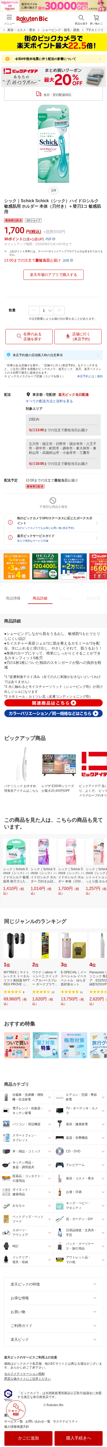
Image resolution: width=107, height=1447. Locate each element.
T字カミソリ (95, 30)
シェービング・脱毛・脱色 (60, 30)
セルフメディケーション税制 (24, 1374)
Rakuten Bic (32, 19)
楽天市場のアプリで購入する (53, 275)
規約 (100, 376)
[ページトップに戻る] (99, 1430)
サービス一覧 (13, 1421)
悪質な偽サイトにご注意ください (27, 1379)
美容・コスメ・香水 (21, 30)
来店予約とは (85, 376)
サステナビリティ (65, 1421)
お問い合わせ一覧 (37, 1421)
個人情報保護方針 (16, 1427)
